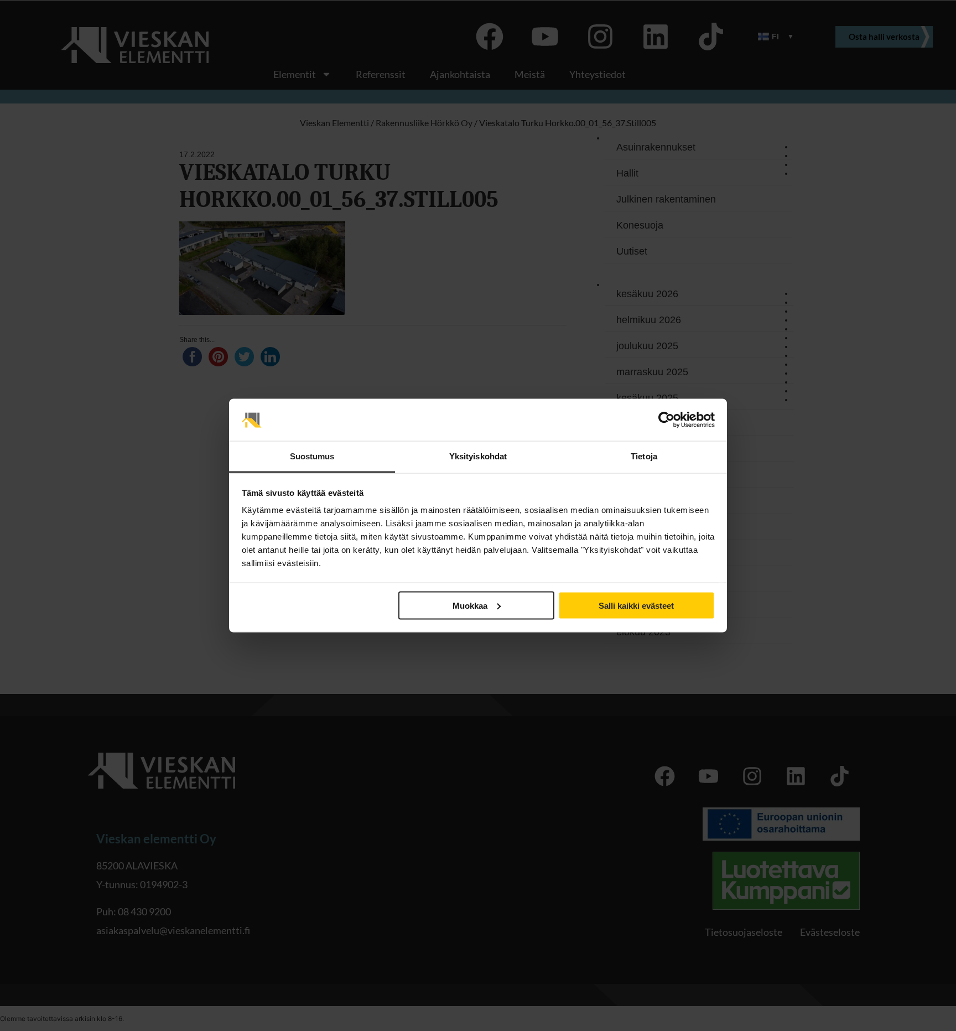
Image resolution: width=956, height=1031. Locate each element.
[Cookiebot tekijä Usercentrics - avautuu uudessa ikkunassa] (666, 420)
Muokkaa (470, 605)
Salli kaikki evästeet (636, 605)
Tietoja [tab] (644, 456)
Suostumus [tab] (312, 456)
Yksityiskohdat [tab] (478, 456)
